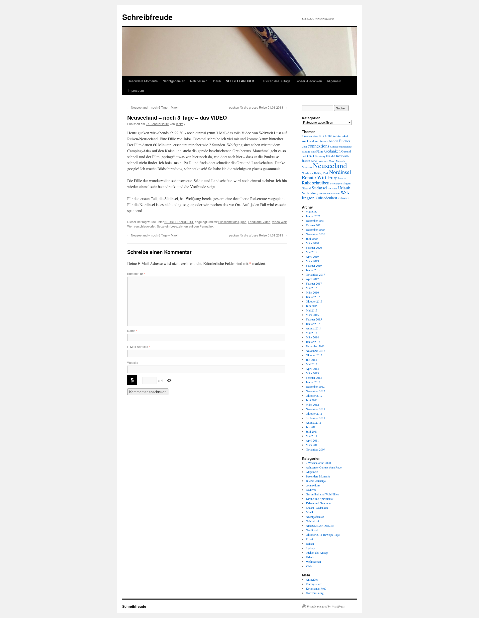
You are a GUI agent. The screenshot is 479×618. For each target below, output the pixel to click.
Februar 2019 (314, 265)
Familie (306, 151)
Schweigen (336, 183)
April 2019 (312, 256)
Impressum (136, 90)
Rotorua (342, 178)
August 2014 (313, 328)
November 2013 (315, 351)
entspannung (345, 146)
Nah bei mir (198, 80)
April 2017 (312, 279)
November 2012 (315, 391)
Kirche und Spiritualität (319, 499)
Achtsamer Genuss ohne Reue (324, 467)
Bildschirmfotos (228, 222)
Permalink (206, 226)
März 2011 (312, 445)
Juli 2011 (311, 427)
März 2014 (312, 337)
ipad (243, 222)
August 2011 (313, 422)
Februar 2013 (314, 378)
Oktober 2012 (314, 395)
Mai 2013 (311, 364)
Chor (304, 146)
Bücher (344, 140)
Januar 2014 (313, 342)
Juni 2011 (312, 431)
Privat (309, 539)
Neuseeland (330, 165)
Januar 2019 (313, 270)
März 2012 (312, 404)
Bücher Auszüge (316, 481)
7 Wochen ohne (310, 136)
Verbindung (310, 193)
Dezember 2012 (315, 386)
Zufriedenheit (326, 198)
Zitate (309, 566)
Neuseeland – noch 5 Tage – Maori (153, 107)
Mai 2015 (311, 310)
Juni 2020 (312, 238)
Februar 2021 (314, 225)
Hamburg (320, 156)
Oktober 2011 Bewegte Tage (323, 535)
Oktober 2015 (314, 301)
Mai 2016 (311, 288)
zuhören (343, 198)
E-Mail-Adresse (138, 346)
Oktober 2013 (314, 355)
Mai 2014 (311, 333)
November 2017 (315, 274)
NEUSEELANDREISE (242, 80)
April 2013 (312, 369)
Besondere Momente (143, 80)
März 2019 (312, 261)
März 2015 (312, 315)
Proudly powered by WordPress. (326, 606)
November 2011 (315, 409)
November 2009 (315, 449)
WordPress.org (315, 593)
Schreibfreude (147, 16)
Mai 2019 (311, 252)
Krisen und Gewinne (318, 503)
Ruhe (306, 183)
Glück (311, 156)
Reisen (310, 543)
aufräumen (321, 141)
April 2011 (312, 440)
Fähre (320, 151)
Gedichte (311, 490)
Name (132, 330)
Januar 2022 (313, 216)
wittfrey (180, 124)
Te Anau (332, 188)
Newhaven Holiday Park (315, 173)
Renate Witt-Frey (319, 177)
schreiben (320, 182)
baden (333, 140)
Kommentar (136, 273)
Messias (307, 167)
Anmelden (312, 579)
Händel (330, 156)
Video (322, 193)
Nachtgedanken (174, 80)
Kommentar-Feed (316, 588)
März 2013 (312, 373)
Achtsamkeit (341, 136)
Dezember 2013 (315, 346)
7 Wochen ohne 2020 (318, 463)
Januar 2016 (313, 297)
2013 (321, 136)
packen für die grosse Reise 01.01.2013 (258, 107)
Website (132, 362)
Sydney (310, 548)
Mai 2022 (311, 212)
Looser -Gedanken (308, 80)
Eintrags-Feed (314, 584)
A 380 (328, 136)
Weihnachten (333, 193)
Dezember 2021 (315, 221)
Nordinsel (340, 171)
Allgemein (334, 80)
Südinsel (319, 188)
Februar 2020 (314, 247)
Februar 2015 (314, 319)
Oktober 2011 (314, 413)
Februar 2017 (314, 283)
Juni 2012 (312, 400)
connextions (318, 146)
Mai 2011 (311, 436)
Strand (306, 188)
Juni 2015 (312, 306)
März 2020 (312, 243)
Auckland (308, 141)
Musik (310, 512)
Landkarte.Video (259, 222)
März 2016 (312, 292)
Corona (334, 146)
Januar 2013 (313, 382)
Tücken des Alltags (276, 80)
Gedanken (332, 151)
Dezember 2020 (315, 230)
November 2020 (315, 234)
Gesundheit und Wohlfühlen (322, 494)
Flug (313, 151)
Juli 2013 (311, 360)
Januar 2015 (313, 324)
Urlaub (216, 80)
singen (347, 183)
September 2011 (315, 418)
